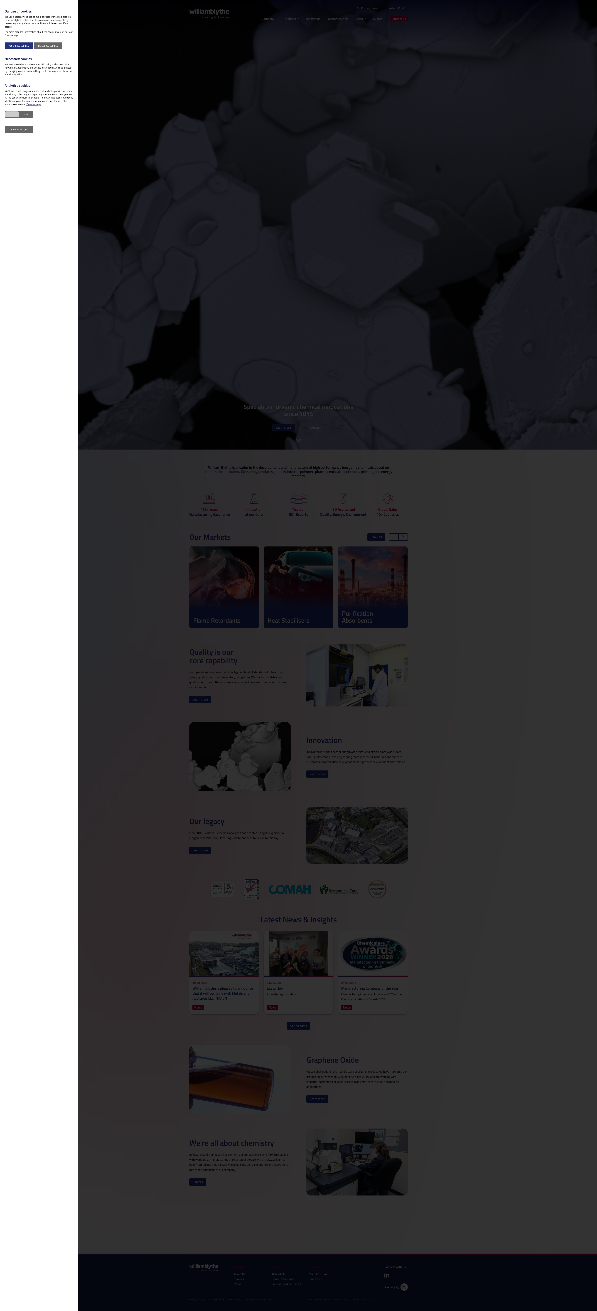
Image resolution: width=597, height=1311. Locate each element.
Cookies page (11, 35)
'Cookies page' (33, 104)
